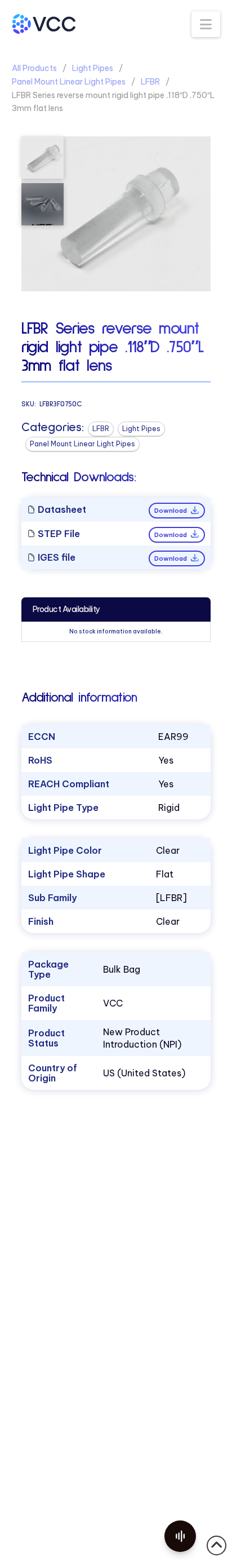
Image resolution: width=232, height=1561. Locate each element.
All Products (34, 68)
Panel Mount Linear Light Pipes (69, 82)
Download (171, 511)
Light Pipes (92, 68)
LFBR (150, 82)
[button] (205, 24)
